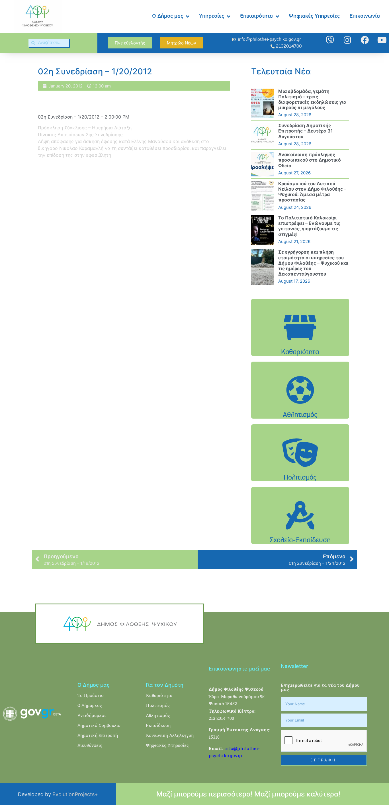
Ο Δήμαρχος (89, 705)
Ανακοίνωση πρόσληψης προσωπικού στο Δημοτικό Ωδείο (309, 160)
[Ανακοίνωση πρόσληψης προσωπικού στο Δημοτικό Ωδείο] (262, 164)
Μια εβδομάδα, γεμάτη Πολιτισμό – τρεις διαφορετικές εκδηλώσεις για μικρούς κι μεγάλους (312, 99)
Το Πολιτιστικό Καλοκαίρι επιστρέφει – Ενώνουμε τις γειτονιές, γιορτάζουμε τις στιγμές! (309, 226)
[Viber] (330, 40)
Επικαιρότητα (256, 16)
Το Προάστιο (90, 695)
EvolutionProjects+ (75, 794)
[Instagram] (347, 40)
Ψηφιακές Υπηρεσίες (314, 16)
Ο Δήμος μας (167, 16)
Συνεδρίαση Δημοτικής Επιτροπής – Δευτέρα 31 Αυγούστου (305, 131)
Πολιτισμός (158, 705)
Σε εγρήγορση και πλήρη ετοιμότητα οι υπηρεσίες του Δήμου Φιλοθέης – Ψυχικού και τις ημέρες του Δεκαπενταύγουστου (313, 263)
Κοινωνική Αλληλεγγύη (170, 735)
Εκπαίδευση (158, 725)
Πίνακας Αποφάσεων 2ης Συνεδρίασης (80, 134)
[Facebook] (365, 40)
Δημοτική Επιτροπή (97, 735)
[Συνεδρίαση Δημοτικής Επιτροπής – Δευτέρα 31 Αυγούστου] (262, 135)
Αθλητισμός (158, 715)
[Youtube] (382, 40)
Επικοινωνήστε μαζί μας (239, 669)
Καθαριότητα (159, 695)
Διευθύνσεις (89, 745)
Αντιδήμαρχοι (91, 715)
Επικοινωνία (364, 16)
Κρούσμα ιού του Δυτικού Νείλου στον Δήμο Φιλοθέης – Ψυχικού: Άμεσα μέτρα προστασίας (312, 192)
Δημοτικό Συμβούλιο (98, 725)
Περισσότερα (300, 341)
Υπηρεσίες (211, 16)
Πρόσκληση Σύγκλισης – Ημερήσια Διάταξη (85, 128)
